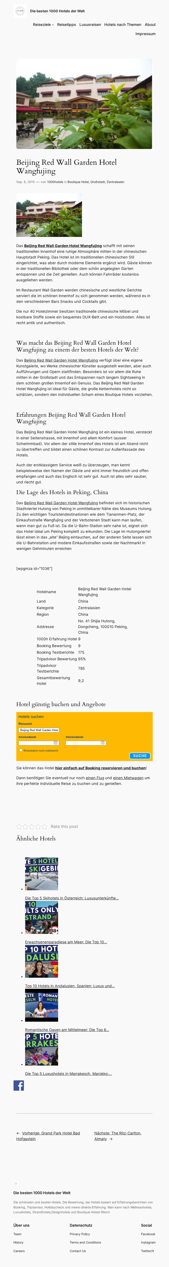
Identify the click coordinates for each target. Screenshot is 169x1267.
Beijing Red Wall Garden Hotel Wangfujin (60, 503)
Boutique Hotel (78, 182)
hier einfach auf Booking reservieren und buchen (100, 768)
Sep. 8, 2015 (25, 182)
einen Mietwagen (128, 778)
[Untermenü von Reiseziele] (53, 24)
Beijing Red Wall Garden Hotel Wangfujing (63, 246)
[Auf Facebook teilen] (18, 1085)
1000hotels (55, 182)
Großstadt (97, 182)
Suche (140, 756)
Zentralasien (115, 182)
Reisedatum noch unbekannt (41, 750)
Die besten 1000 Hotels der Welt (57, 11)
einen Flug (95, 778)
